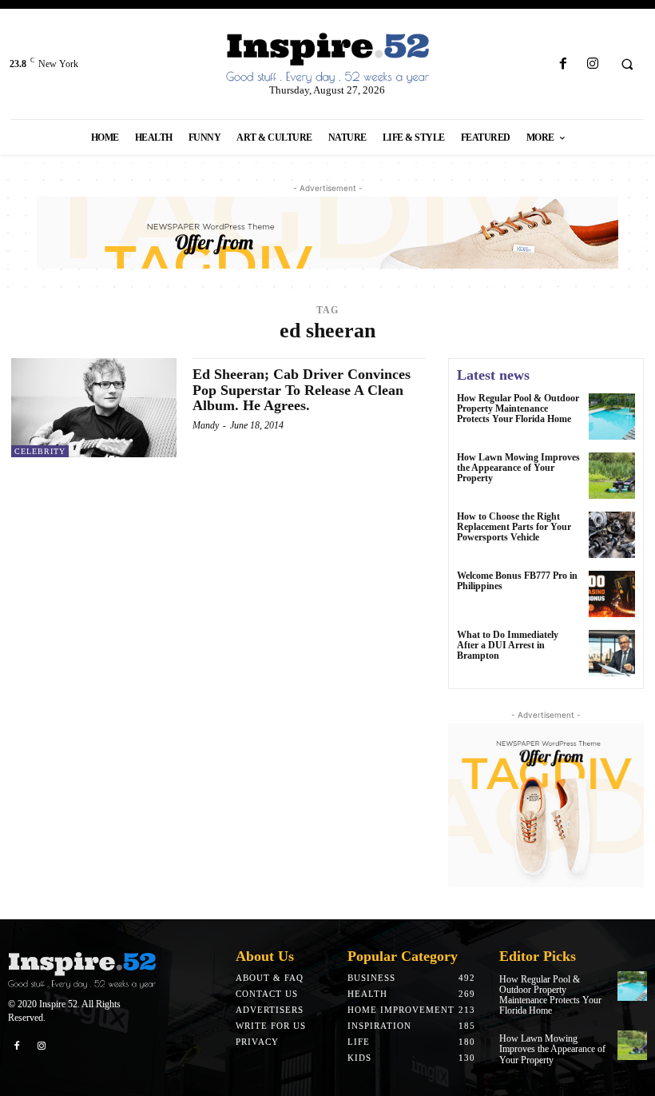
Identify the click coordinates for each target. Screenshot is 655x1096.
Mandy (206, 425)
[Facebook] (563, 64)
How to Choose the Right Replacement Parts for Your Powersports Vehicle (514, 527)
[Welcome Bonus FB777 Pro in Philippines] (612, 594)
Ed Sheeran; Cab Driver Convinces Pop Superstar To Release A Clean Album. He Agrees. (302, 390)
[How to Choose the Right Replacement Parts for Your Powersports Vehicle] (612, 535)
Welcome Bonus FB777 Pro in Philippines (517, 581)
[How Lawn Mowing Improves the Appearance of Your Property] (612, 475)
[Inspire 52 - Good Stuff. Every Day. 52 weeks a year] (82, 971)
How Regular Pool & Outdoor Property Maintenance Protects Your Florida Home (518, 408)
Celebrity (40, 451)
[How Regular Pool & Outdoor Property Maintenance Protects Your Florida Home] (612, 416)
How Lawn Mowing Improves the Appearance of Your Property (518, 468)
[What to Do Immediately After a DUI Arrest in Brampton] (612, 653)
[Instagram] (592, 64)
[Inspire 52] (327, 59)
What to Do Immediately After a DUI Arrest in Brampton (507, 645)
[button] (627, 65)
